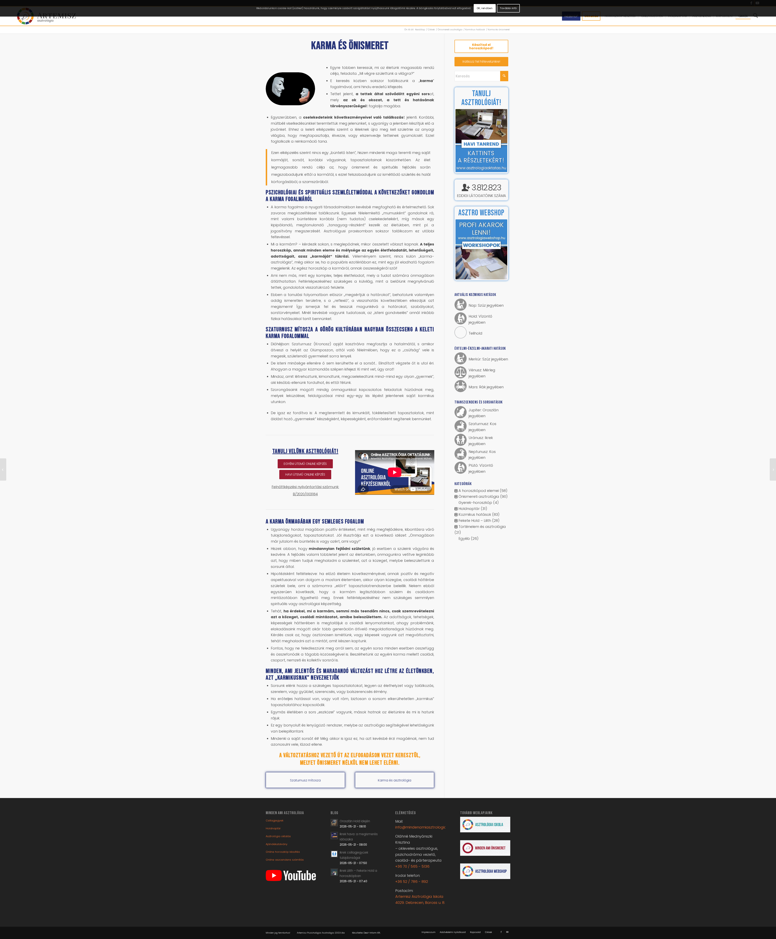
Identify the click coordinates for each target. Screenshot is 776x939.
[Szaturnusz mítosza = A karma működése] (773, 469)
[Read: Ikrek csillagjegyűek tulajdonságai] (334, 854)
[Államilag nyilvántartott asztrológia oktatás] (3, 469)
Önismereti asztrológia (479, 496)
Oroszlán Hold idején (355, 821)
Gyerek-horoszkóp (475, 502)
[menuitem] (429, 932)
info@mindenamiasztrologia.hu (423, 827)
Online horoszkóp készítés (283, 852)
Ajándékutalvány (276, 844)
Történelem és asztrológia (482, 527)
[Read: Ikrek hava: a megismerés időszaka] (334, 835)
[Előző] (465, 141)
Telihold (475, 333)
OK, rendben (485, 8)
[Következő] (498, 141)
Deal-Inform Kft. (372, 932)
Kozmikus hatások (475, 514)
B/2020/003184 (305, 494)
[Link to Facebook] (501, 932)
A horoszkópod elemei (479, 491)
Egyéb (464, 538)
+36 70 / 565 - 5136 (412, 866)
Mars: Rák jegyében (486, 387)
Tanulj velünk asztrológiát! (305, 451)
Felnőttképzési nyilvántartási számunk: (305, 486)
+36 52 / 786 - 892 (411, 881)
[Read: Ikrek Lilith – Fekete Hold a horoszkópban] (334, 872)
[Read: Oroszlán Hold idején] (334, 822)
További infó (508, 8)
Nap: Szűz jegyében (486, 305)
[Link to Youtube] (507, 932)
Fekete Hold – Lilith (475, 520)
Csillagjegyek (274, 820)
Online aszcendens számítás (285, 860)
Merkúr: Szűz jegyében (488, 359)
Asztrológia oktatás (278, 836)
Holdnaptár (469, 509)
